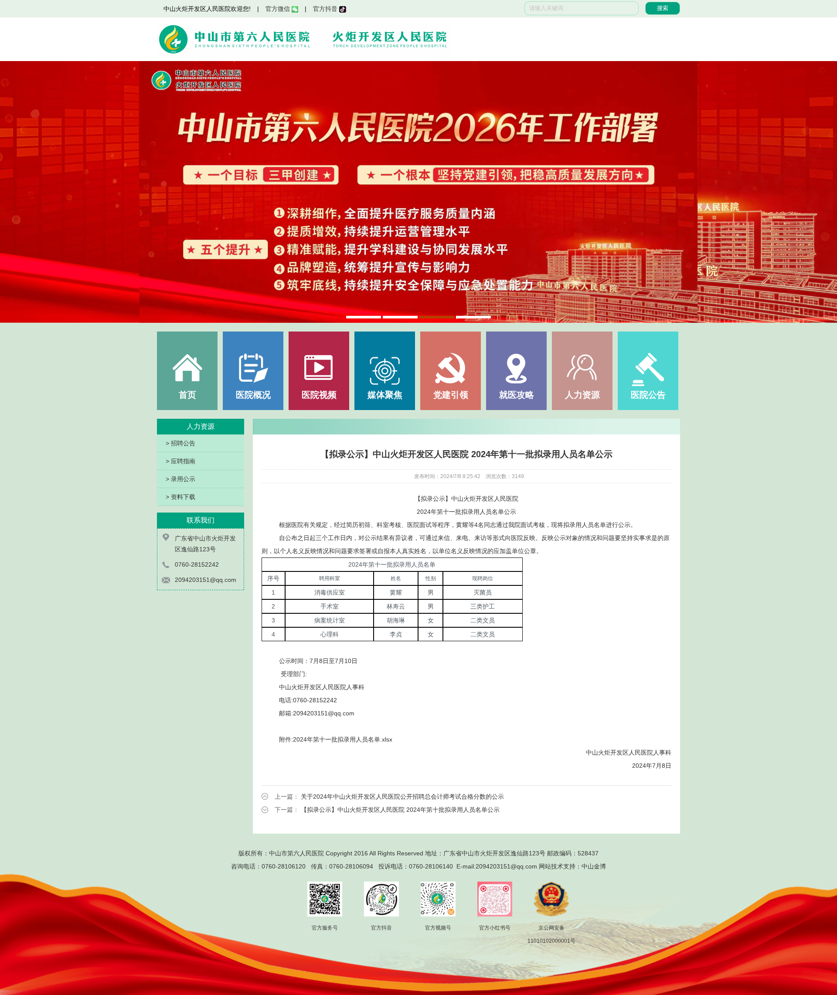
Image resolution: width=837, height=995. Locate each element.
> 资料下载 (180, 496)
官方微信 (278, 8)
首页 (187, 395)
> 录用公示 (180, 478)
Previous (15, 192)
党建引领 (450, 395)
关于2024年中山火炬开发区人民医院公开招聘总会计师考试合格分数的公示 (402, 796)
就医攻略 (516, 395)
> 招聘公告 (180, 443)
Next (821, 192)
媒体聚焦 (384, 395)
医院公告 (648, 395)
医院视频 (319, 395)
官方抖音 (326, 8)
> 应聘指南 (180, 461)
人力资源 (582, 395)
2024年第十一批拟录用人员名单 (336, 739)
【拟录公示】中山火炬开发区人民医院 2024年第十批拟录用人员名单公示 (400, 809)
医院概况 (253, 395)
